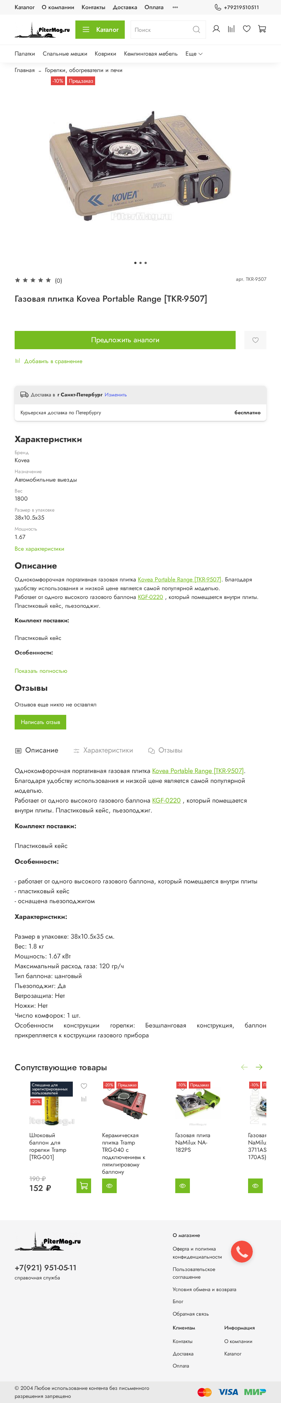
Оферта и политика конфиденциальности (197, 1252)
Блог (178, 1301)
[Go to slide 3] (146, 263)
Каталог (24, 7)
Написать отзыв (40, 722)
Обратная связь (191, 1313)
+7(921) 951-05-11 (45, 1267)
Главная (25, 70)
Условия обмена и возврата (204, 1289)
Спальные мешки (65, 53)
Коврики (105, 53)
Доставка (125, 7)
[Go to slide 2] (140, 263)
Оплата (154, 7)
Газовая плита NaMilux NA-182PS (192, 1142)
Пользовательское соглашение (194, 1273)
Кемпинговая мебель (151, 53)
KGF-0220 (150, 597)
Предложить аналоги (125, 340)
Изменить (116, 394)
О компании (58, 7)
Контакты (93, 7)
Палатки (25, 53)
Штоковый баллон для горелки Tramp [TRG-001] (47, 1146)
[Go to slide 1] (135, 263)
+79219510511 (241, 7)
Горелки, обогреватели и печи (84, 70)
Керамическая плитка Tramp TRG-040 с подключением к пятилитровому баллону (123, 1153)
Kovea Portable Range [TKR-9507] (179, 579)
